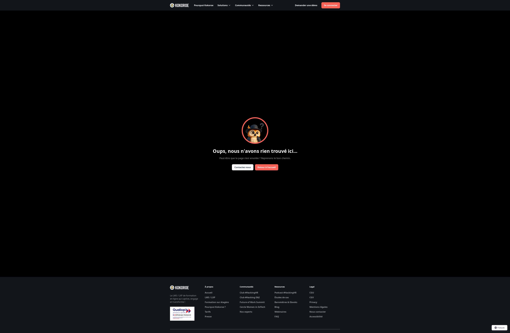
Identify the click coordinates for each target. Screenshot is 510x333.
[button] (224, 5)
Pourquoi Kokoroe (203, 5)
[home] (179, 5)
